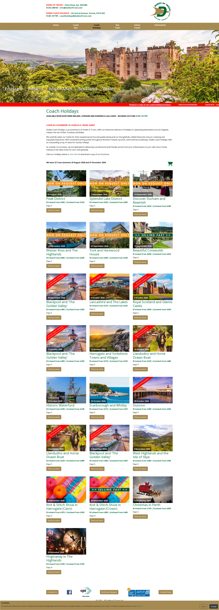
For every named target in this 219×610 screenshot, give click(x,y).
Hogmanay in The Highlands (59, 558)
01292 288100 (52, 7)
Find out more (54, 210)
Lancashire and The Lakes (109, 302)
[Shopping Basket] (170, 164)
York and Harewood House (104, 252)
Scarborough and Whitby (108, 405)
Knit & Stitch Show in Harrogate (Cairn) (62, 507)
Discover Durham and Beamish (149, 200)
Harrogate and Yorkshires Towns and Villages (109, 355)
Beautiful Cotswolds (148, 250)
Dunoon (139, 405)
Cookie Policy (165, 592)
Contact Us (52, 592)
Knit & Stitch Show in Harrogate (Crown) (105, 507)
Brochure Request (109, 592)
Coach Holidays (97, 26)
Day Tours (117, 26)
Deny (203, 606)
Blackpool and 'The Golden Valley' (60, 304)
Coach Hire (76, 26)
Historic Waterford (60, 405)
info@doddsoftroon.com (71, 7)
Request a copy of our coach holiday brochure (124, 104)
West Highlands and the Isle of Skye (150, 455)
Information (160, 25)
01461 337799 (52, 16)
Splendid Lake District (106, 198)
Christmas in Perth (146, 505)
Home (56, 25)
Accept (213, 606)
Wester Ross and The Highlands (62, 252)
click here (74, 154)
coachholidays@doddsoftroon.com (75, 16)
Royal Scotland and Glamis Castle (152, 304)
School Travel (137, 26)
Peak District (55, 198)
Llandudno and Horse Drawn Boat (149, 355)
